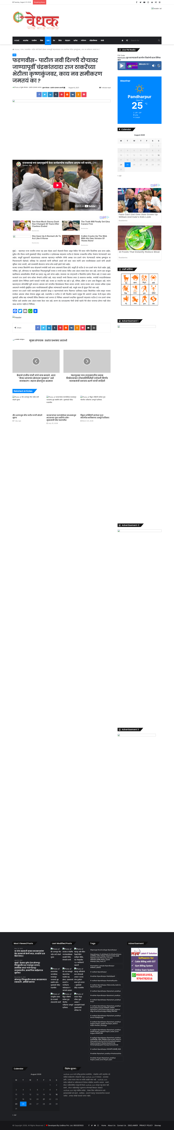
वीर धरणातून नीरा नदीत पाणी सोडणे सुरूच (27, 416)
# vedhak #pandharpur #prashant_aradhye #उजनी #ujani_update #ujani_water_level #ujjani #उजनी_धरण (105, 1031)
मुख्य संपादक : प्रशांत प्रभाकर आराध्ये (52, 88)
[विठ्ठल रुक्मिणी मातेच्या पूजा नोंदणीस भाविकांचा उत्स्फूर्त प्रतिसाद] (95, 404)
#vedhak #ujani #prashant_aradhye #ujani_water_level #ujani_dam (103, 1059)
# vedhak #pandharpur (98, 972)
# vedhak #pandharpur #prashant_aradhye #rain (105, 1000)
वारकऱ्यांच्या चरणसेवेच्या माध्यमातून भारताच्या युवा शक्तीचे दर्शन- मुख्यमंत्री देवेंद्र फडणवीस (61, 417)
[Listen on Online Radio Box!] (158, 66)
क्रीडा (75, 40)
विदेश (60, 40)
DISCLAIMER (133, 1125)
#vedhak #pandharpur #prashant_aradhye (105, 995)
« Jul (119, 176)
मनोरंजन (83, 40)
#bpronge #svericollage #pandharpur (103, 950)
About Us (111, 1125)
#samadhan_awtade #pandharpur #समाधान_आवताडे (102, 966)
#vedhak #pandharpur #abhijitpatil (102, 976)
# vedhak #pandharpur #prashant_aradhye (105, 991)
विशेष (41, 40)
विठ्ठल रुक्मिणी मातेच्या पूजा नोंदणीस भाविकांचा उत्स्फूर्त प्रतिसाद (94, 416)
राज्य (48, 40)
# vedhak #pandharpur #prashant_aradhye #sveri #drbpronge (105, 1016)
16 (158, 155)
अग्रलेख (25, 40)
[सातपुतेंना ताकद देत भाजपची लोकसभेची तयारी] (56, 998)
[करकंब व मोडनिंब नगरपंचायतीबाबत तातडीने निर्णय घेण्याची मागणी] (68, 954)
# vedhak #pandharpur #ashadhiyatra (103, 980)
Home (16, 40)
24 (121, 165)
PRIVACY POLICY (146, 1125)
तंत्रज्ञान (67, 40)
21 (147, 160)
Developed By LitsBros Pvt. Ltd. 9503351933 (65, 1125)
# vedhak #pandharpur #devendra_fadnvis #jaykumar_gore (105, 986)
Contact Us (121, 1125)
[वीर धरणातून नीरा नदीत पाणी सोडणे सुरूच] (27, 404)
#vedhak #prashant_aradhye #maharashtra (105, 1053)
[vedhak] (36, 20)
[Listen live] (122, 66)
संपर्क (102, 40)
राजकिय (34, 40)
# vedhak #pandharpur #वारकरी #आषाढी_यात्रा (105, 1049)
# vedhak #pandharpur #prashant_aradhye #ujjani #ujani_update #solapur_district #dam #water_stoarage (105, 1023)
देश (54, 40)
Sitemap (158, 1125)
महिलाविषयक (93, 40)
